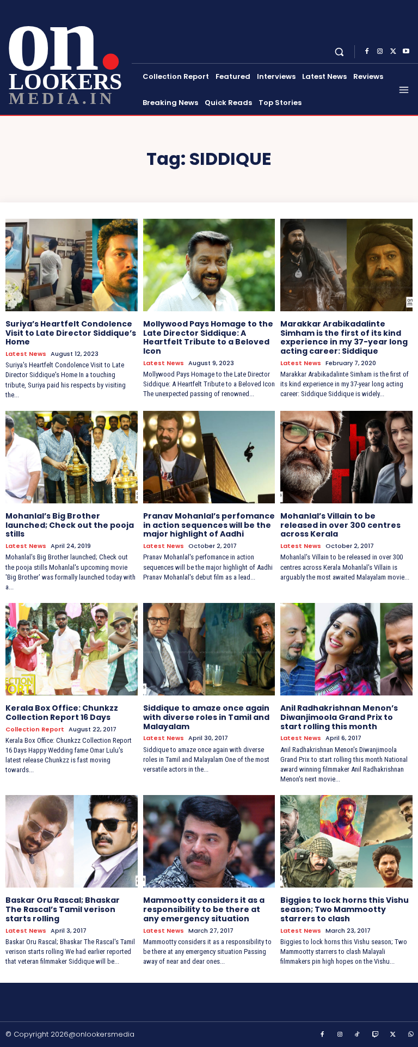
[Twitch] (375, 1035)
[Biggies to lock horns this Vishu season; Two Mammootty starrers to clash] (346, 841)
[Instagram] (379, 51)
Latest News (25, 354)
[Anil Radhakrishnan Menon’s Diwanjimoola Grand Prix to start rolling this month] (346, 649)
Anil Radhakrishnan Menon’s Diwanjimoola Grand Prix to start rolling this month (339, 717)
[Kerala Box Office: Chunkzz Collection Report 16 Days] (71, 649)
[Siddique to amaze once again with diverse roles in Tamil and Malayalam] (209, 649)
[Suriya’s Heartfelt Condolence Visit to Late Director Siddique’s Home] (71, 265)
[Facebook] (366, 51)
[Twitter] (392, 51)
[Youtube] (406, 51)
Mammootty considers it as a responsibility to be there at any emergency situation (204, 909)
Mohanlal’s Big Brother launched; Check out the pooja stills (69, 525)
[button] (339, 51)
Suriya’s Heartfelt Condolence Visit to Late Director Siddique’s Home (70, 333)
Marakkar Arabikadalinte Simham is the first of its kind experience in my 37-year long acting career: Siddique (344, 337)
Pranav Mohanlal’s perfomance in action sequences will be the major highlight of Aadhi (209, 525)
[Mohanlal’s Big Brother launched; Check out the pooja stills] (71, 457)
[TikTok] (357, 1035)
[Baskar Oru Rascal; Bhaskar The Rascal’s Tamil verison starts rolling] (71, 841)
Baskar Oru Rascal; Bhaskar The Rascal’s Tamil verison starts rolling (62, 909)
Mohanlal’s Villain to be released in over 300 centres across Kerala (340, 525)
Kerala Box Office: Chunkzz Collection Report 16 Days (61, 713)
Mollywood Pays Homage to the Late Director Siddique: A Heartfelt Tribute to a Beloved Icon (208, 337)
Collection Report (34, 729)
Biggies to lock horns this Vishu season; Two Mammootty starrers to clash (344, 909)
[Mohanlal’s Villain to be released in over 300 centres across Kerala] (346, 457)
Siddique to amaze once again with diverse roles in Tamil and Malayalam (206, 717)
